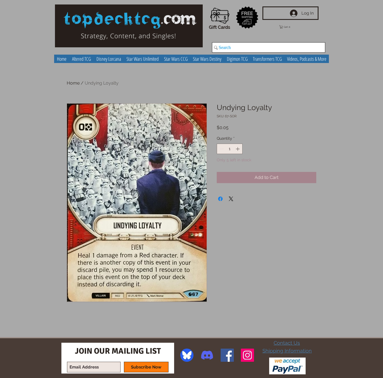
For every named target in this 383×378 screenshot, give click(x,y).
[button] (288, 27)
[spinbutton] (230, 149)
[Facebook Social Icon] (227, 355)
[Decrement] (221, 149)
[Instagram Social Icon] (247, 355)
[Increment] (238, 149)
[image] (186, 355)
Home (73, 83)
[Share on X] (231, 198)
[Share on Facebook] (220, 198)
